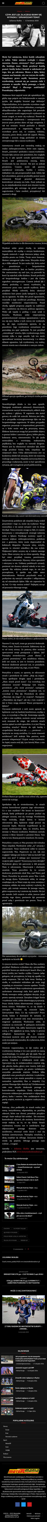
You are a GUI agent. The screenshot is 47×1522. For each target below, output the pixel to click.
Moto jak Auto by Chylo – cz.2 (27, 1196)
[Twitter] (23, 1504)
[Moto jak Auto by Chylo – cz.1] (9, 1206)
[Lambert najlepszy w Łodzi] (7, 1401)
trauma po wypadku (10, 1240)
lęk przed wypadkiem (10, 1232)
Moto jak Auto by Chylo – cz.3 (27, 1188)
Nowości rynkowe (11, 1437)
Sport (5, 1440)
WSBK (7, 1450)
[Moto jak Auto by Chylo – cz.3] (9, 1189)
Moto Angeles (35, 1518)
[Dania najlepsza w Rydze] (7, 1391)
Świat (7, 1430)
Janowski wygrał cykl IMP (24, 1368)
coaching (7, 1228)
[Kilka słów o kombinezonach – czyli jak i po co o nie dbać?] (9, 1215)
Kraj (6, 1433)
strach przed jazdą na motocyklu (15, 1236)
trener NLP (24, 1240)
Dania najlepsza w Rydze (24, 1388)
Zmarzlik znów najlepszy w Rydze (27, 1378)
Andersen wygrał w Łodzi (24, 1408)
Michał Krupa (20, 1371)
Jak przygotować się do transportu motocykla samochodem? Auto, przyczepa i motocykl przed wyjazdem (30, 1359)
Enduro (5, 1454)
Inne (7, 1447)
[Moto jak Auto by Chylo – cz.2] (9, 1197)
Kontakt (29, 1514)
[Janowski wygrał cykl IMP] (7, 1371)
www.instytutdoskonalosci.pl (29, 1151)
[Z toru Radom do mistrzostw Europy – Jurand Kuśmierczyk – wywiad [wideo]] (9, 1168)
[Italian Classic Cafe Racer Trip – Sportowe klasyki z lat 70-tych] (9, 1179)
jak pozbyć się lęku (19, 1228)
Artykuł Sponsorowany (23, 1364)
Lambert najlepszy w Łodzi (25, 1398)
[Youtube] (29, 1504)
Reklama (37, 1514)
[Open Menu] (3, 3)
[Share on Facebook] (31, 1249)
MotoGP (8, 1443)
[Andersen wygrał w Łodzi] (7, 1411)
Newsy (5, 1426)
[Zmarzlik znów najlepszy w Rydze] (7, 1381)
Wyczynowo (7, 1457)
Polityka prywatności (33, 1516)
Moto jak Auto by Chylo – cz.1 (27, 1205)
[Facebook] (17, 1504)
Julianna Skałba (16, 20)
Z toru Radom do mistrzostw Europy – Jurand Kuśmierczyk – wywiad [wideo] (29, 1167)
